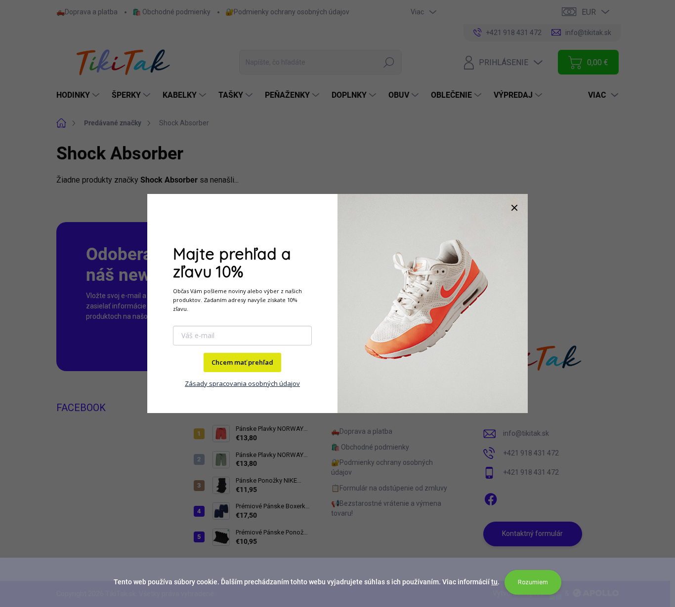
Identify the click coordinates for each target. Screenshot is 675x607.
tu (494, 582)
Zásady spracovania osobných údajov (242, 383)
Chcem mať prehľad (242, 362)
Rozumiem (533, 582)
